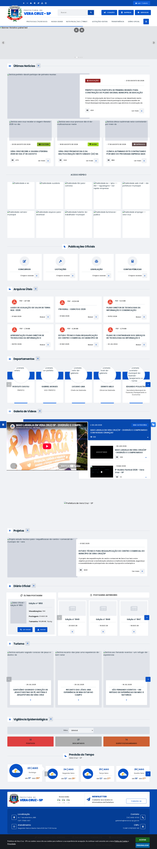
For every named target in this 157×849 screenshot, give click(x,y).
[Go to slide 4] (80, 57)
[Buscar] (91, 12)
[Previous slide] (3, 42)
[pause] (81, 30)
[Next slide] (153, 42)
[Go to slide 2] (76, 57)
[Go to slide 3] (78, 57)
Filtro (66, 730)
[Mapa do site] (42, 3)
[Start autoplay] (76, 30)
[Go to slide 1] (75, 57)
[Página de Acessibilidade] (45, 3)
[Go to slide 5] (81, 57)
